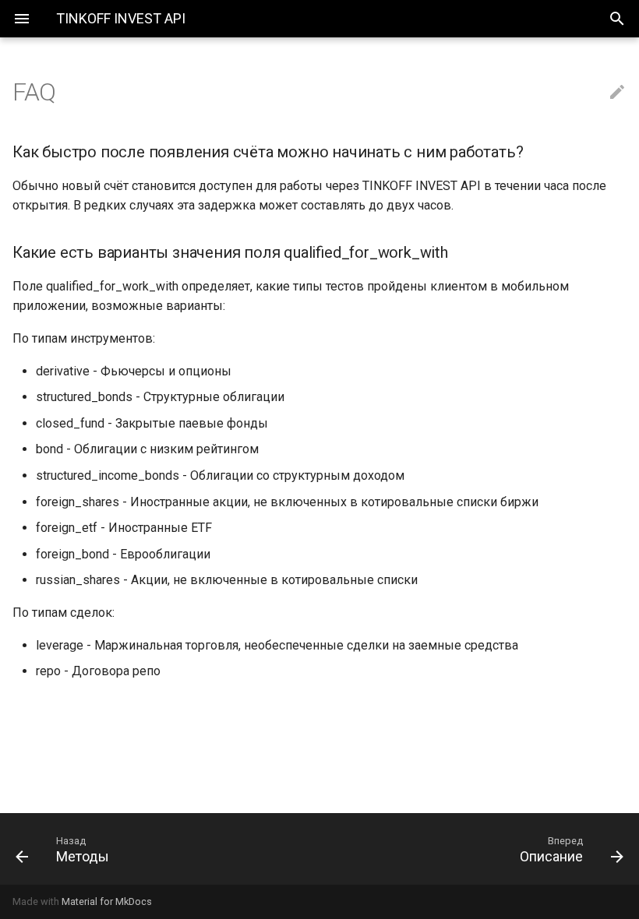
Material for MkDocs (107, 901)
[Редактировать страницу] (617, 93)
